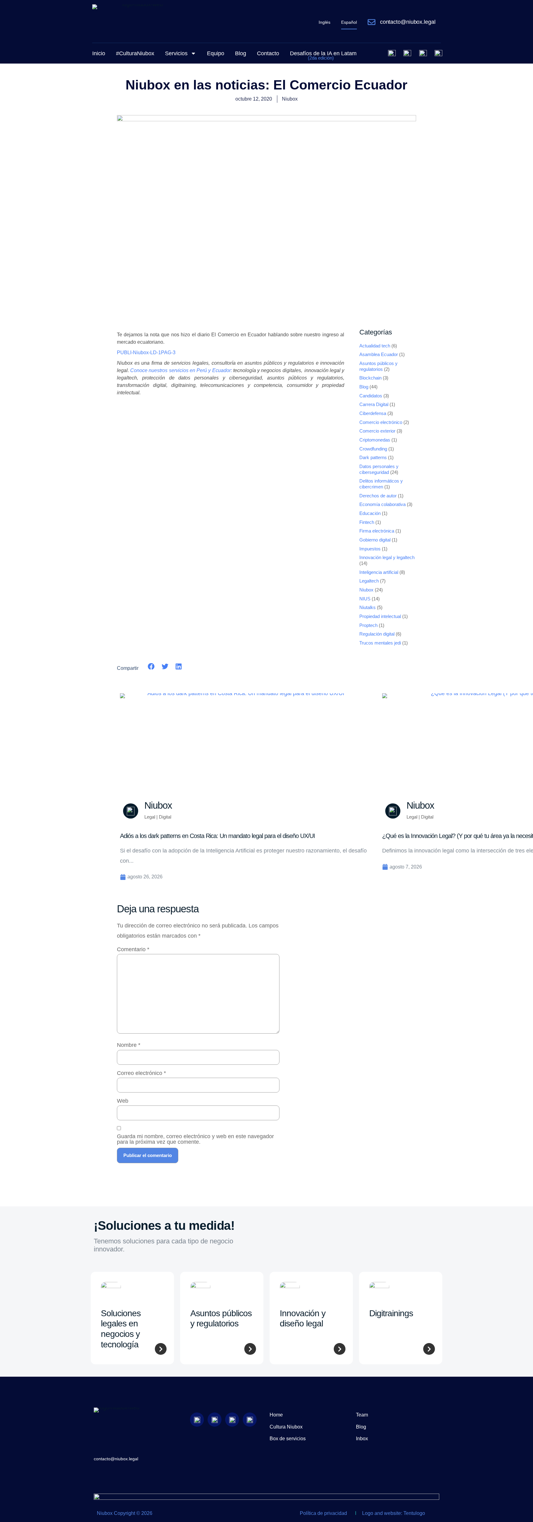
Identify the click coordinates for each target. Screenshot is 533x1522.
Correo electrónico (141, 1073)
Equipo (215, 53)
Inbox (362, 1438)
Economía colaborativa (382, 504)
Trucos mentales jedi (380, 643)
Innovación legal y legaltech (387, 557)
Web (122, 1101)
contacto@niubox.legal (408, 22)
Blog (240, 53)
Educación (370, 513)
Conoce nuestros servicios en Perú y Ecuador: (181, 370)
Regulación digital (377, 634)
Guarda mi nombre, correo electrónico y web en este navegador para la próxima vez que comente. (195, 1139)
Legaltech (369, 581)
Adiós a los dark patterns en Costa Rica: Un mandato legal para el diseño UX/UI (217, 835)
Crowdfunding (373, 448)
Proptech (368, 625)
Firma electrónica (376, 531)
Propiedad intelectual (380, 616)
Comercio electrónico (380, 422)
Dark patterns (373, 457)
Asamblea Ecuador (378, 354)
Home (276, 1414)
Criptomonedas (374, 440)
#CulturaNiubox (135, 53)
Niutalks (367, 607)
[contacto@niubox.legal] (371, 22)
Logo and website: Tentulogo (393, 1513)
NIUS (364, 598)
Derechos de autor (378, 495)
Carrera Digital (373, 404)
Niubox (366, 589)
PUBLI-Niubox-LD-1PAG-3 (146, 352)
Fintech (366, 522)
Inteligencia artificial (378, 572)
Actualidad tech (374, 345)
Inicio (98, 53)
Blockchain (370, 377)
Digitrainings (391, 1313)
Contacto (268, 53)
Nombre (128, 1045)
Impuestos (370, 548)
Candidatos (370, 395)
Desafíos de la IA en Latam (323, 55)
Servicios (176, 53)
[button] (151, 666)
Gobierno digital (374, 539)
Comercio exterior (377, 431)
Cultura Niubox (286, 1426)
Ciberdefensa (372, 413)
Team (362, 1414)
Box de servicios (288, 1438)
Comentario (133, 949)
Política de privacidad (323, 1513)
